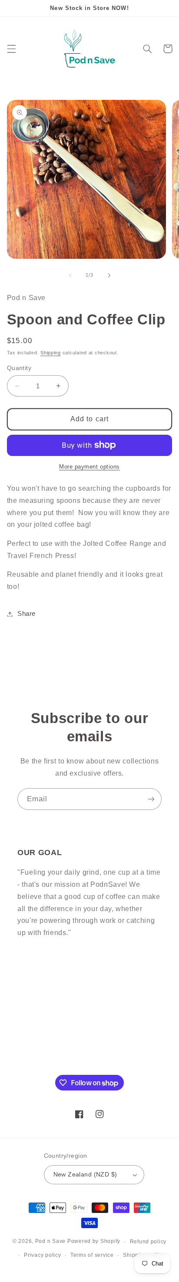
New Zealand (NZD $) (85, 1174)
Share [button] (26, 613)
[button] (11, 49)
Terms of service (92, 1255)
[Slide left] (70, 275)
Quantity (19, 368)
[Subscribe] (151, 799)
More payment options (89, 467)
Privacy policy (42, 1255)
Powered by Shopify (93, 1241)
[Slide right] (109, 275)
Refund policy (148, 1241)
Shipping (50, 352)
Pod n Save (50, 1241)
